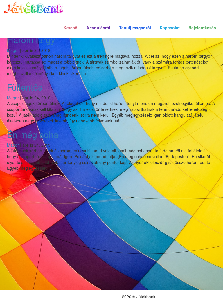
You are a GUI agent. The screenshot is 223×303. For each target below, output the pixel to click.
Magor (13, 50)
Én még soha (33, 134)
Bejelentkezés (202, 27)
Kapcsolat (170, 27)
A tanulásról (98, 27)
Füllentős (24, 87)
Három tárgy (31, 39)
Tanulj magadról (135, 27)
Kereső (71, 27)
